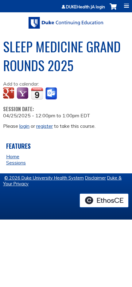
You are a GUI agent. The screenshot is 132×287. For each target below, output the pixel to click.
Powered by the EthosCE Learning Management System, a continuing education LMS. (104, 200)
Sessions (16, 163)
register (44, 126)
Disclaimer (95, 178)
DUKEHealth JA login (85, 7)
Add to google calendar (9, 93)
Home (12, 156)
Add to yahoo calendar (23, 93)
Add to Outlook (51, 93)
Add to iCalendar (37, 93)
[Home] (66, 20)
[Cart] (113, 10)
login (24, 126)
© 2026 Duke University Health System (44, 178)
